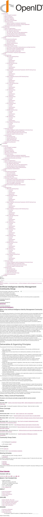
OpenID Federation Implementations (12, 36)
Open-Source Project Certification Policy (15, 48)
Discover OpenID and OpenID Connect (12, 29)
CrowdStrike (13, 442)
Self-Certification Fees (9, 44)
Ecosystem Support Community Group (15, 134)
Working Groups (7, 55)
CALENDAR (4, 143)
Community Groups (8, 128)
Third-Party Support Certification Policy (15, 49)
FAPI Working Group (11, 89)
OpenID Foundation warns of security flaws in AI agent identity (27, 415)
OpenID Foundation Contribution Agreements (16, 23)
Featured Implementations (12, 43)
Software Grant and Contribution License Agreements (18, 24)
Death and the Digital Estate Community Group (17, 132)
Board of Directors (8, 16)
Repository (11, 68)
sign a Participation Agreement (15, 450)
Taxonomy (4, 461)
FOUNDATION (5, 13)
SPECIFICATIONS (5, 27)
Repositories (11, 61)
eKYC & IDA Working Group (12, 83)
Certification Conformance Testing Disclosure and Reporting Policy (21, 47)
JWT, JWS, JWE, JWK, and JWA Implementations (17, 32)
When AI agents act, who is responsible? (24, 413)
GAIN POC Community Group (13, 140)
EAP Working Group (11, 136)
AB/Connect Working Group (12, 56)
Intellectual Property (8, 21)
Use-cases (4, 463)
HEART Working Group (11, 139)
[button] (21, 144)
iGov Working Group (11, 96)
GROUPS (4, 53)
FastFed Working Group (12, 138)
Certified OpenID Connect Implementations (16, 33)
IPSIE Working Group (11, 103)
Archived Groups (8, 135)
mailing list (6, 448)
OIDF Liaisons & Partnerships (10, 20)
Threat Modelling (5, 464)
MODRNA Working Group (12, 109)
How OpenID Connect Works (13, 31)
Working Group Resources (10, 142)
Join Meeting (5, 456)
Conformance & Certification (10, 39)
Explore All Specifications (9, 28)
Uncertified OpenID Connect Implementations (16, 35)
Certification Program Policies (10, 45)
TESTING (4, 37)
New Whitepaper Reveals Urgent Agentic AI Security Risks (26, 424)
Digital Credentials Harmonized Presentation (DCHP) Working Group (21, 69)
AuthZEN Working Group (12, 63)
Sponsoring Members (8, 17)
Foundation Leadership (9, 19)
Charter (10, 59)
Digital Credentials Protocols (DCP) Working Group (17, 76)
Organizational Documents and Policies (12, 25)
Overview (11, 57)
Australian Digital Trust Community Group (15, 131)
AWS (10, 444)
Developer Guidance (11, 41)
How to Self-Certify (11, 40)
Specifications (12, 60)
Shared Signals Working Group (13, 122)
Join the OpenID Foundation (10, 15)
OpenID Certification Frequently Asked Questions (14, 52)
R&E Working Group (11, 116)
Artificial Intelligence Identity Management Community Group (20, 130)
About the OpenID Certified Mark (14, 51)
